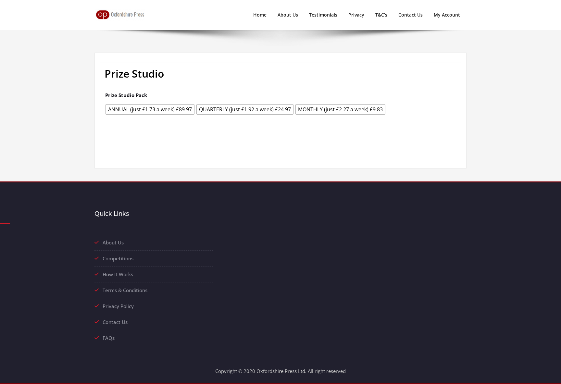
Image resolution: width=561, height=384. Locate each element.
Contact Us (410, 15)
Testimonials (323, 15)
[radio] (150, 109)
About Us (288, 15)
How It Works (118, 274)
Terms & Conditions (125, 290)
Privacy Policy (118, 306)
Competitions (118, 258)
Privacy (356, 15)
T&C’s (381, 15)
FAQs (109, 338)
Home (260, 15)
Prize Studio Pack (126, 95)
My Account (447, 15)
